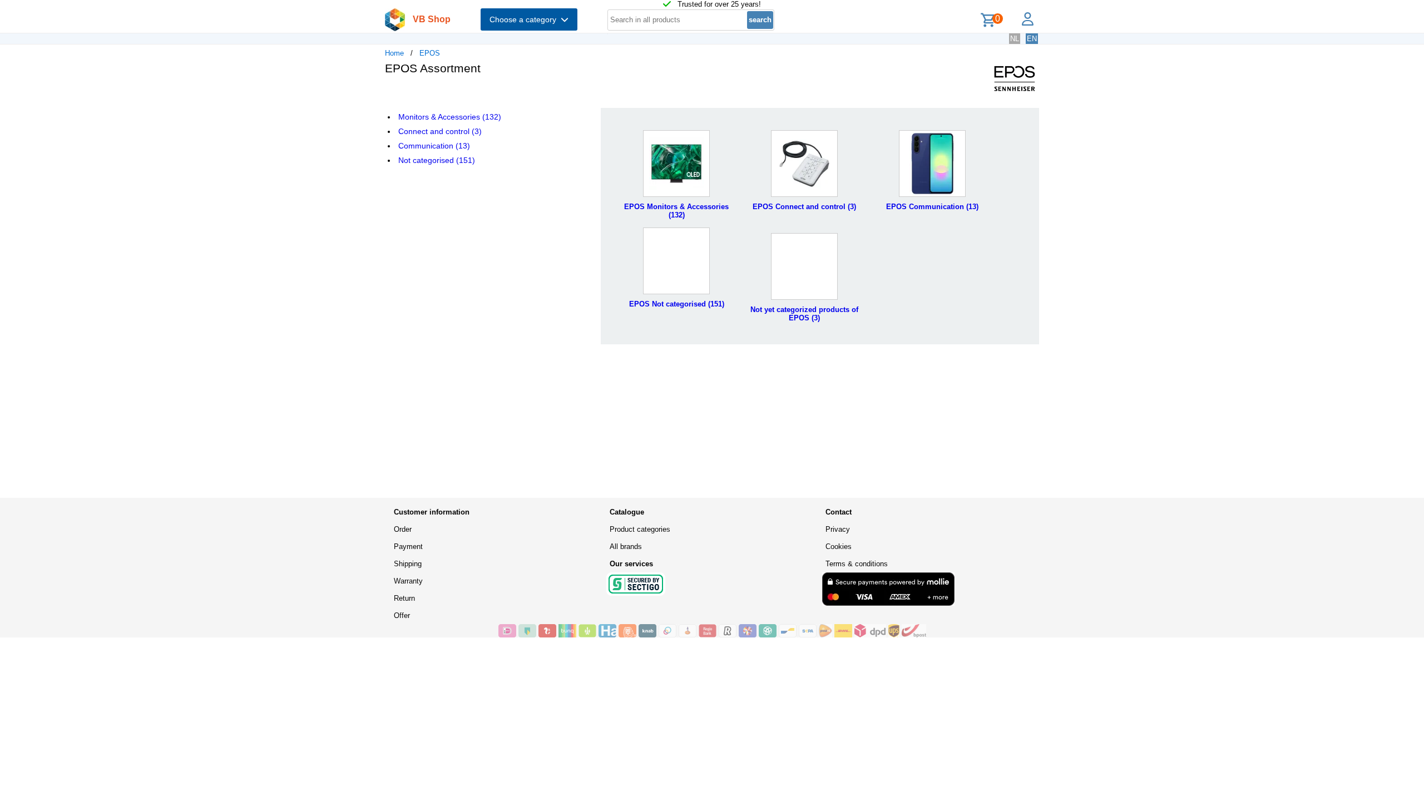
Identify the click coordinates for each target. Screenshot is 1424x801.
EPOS (429, 53)
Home (394, 53)
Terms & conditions (856, 564)
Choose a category (525, 19)
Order (403, 529)
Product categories (640, 529)
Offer (402, 615)
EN (1032, 38)
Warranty (408, 581)
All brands (626, 546)
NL (1014, 38)
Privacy (837, 529)
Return (404, 598)
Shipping (408, 564)
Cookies (838, 546)
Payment (408, 546)
